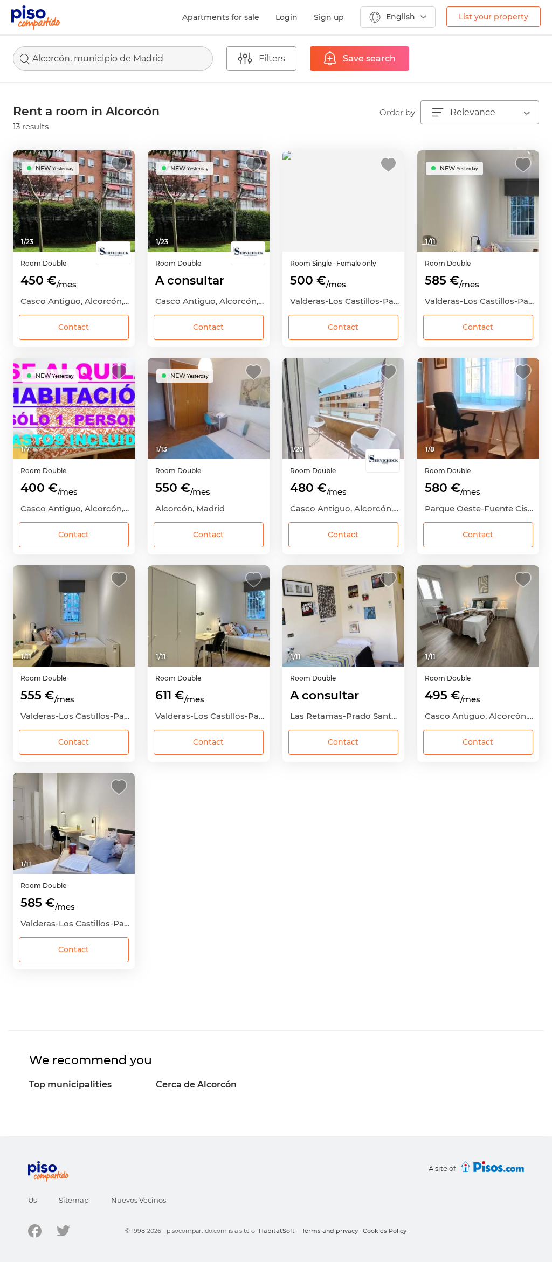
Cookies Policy (384, 1231)
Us (32, 1200)
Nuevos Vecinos (138, 1200)
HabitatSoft (277, 1231)
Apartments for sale (220, 17)
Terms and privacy (330, 1231)
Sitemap (74, 1200)
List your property (493, 17)
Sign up (329, 17)
